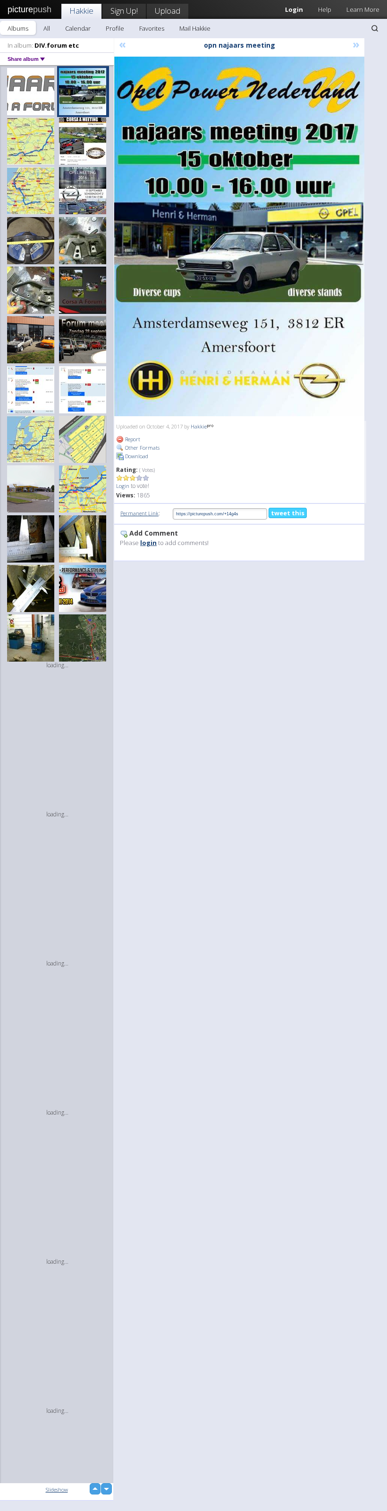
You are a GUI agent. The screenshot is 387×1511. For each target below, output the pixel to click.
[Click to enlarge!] (239, 236)
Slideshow (57, 1489)
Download (136, 456)
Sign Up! (124, 10)
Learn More (362, 9)
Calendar (78, 28)
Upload (167, 10)
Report (132, 439)
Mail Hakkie (194, 28)
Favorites (151, 28)
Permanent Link (139, 513)
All (46, 28)
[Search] (374, 28)
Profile (115, 28)
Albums (18, 28)
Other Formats (142, 447)
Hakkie (81, 10)
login (148, 542)
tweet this (287, 513)
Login (122, 485)
